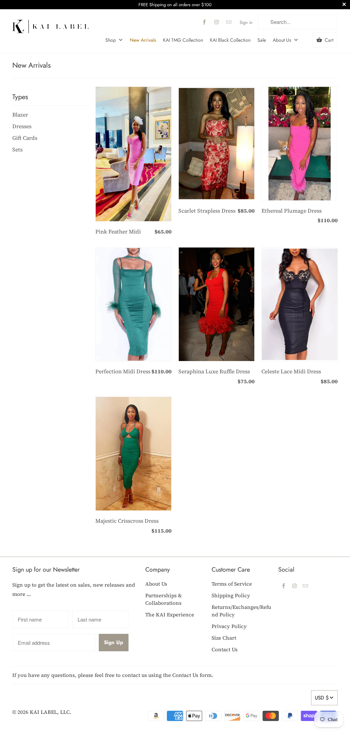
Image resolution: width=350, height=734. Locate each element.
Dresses (21, 126)
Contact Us (225, 649)
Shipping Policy (231, 595)
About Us (283, 40)
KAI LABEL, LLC (50, 712)
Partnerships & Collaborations (163, 599)
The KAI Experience (169, 614)
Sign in (246, 22)
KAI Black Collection (230, 40)
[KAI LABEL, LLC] (50, 23)
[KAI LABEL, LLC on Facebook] (204, 22)
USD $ (322, 698)
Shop (111, 40)
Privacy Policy (229, 626)
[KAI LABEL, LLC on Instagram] (216, 22)
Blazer (20, 114)
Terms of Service (232, 583)
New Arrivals (143, 40)
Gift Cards (24, 138)
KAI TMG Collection (183, 40)
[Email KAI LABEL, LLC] (228, 22)
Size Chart (224, 637)
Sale (261, 40)
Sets (17, 149)
